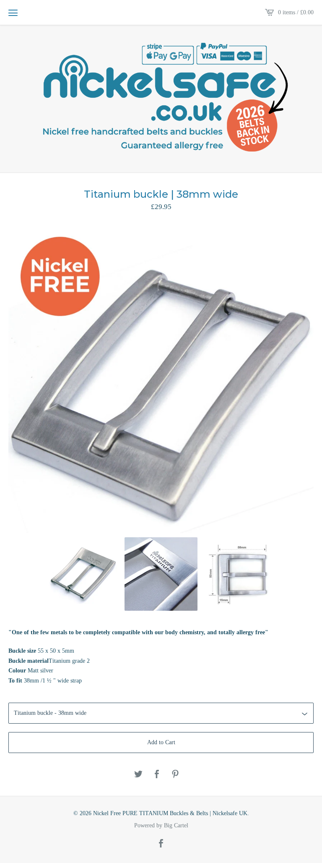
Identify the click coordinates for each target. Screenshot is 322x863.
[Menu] (13, 13)
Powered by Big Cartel (161, 826)
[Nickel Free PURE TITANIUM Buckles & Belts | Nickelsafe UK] (161, 98)
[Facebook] (161, 844)
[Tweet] (138, 774)
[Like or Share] (157, 774)
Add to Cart (161, 742)
